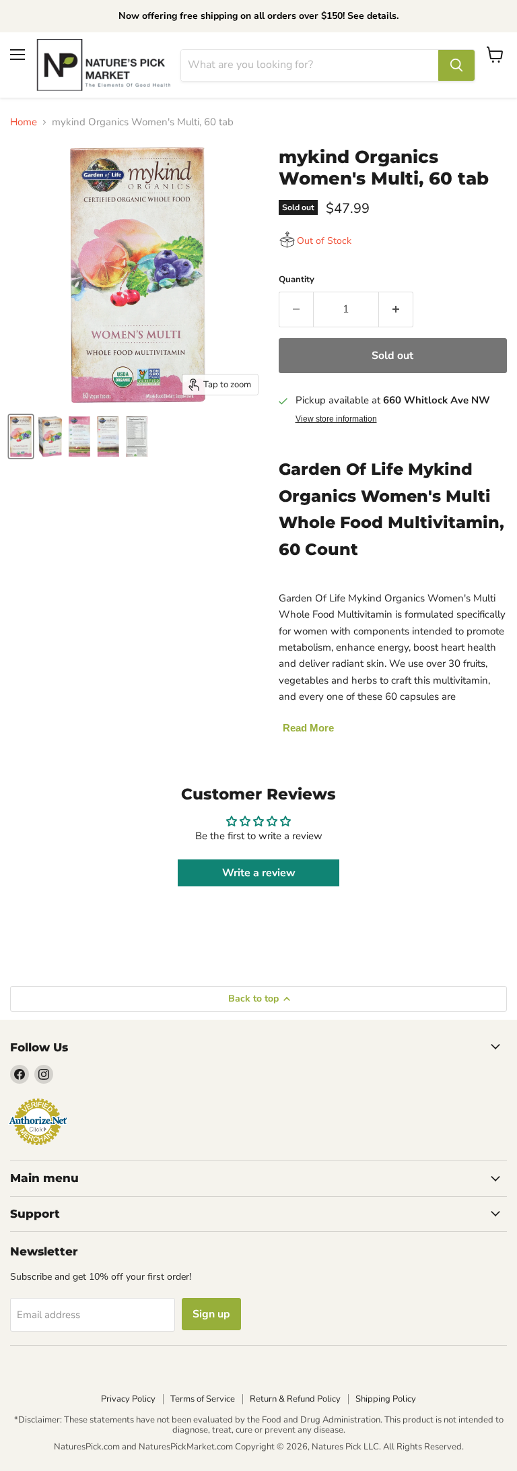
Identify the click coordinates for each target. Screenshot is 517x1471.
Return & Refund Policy (295, 1399)
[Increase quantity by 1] (396, 309)
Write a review (259, 872)
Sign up (211, 1314)
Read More (308, 727)
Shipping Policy (385, 1399)
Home (23, 122)
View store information (336, 419)
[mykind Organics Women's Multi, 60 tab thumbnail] (21, 436)
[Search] (456, 65)
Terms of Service (202, 1399)
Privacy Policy (128, 1399)
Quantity (296, 280)
